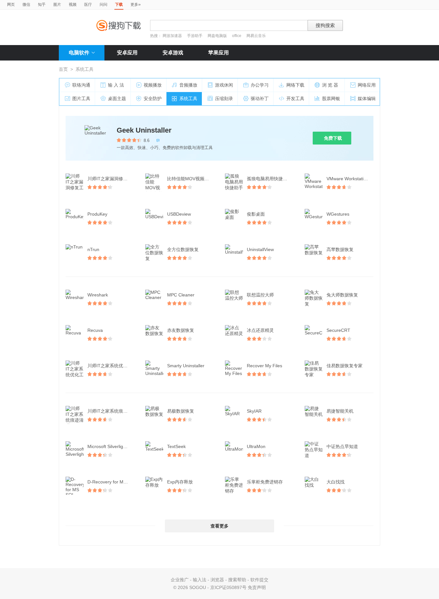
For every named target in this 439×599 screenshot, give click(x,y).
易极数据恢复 (180, 411)
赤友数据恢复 (180, 330)
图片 (57, 4)
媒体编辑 (367, 98)
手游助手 (195, 35)
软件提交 (259, 579)
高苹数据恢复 (340, 249)
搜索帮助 (237, 579)
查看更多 (219, 526)
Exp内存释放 (180, 481)
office (237, 35)
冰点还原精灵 (260, 330)
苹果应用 (218, 52)
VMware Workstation (348, 178)
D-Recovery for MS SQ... (111, 481)
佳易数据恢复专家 (345, 365)
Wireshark (97, 294)
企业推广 (180, 579)
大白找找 (336, 481)
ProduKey (97, 214)
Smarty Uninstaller (185, 365)
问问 (103, 4)
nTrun (93, 249)
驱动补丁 (260, 98)
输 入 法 (116, 85)
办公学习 (260, 85)
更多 (135, 4)
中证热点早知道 (342, 446)
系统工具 (188, 98)
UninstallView (260, 249)
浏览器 (217, 579)
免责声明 (257, 587)
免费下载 (333, 138)
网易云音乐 (256, 35)
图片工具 (81, 98)
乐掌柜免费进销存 (265, 481)
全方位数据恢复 (183, 249)
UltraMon (256, 446)
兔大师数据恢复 (342, 294)
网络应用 (367, 85)
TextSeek (176, 446)
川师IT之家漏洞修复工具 (111, 178)
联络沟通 (81, 85)
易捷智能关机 (340, 411)
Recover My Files (264, 365)
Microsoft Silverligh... (108, 446)
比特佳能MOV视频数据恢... (191, 178)
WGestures (338, 214)
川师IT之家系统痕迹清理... (111, 411)
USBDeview (179, 214)
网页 (11, 4)
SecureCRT (338, 330)
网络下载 (295, 85)
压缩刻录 (224, 98)
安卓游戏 (173, 52)
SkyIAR (254, 411)
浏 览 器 (330, 85)
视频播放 (153, 85)
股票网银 (331, 98)
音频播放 (188, 85)
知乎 (42, 4)
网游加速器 (172, 35)
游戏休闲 (224, 85)
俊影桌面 (256, 214)
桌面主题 (117, 98)
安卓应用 (127, 52)
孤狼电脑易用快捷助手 (269, 178)
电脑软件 (79, 52)
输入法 (199, 579)
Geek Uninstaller (144, 130)
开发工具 (295, 98)
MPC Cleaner (180, 294)
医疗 (88, 4)
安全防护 (153, 98)
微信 (26, 4)
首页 (63, 69)
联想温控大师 (260, 294)
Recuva (95, 330)
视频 (72, 4)
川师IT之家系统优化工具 (111, 365)
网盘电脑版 (217, 35)
